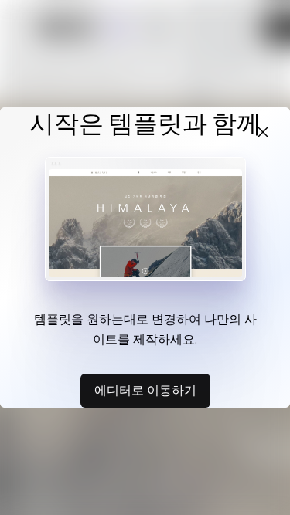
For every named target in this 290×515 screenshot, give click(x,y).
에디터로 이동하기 (145, 390)
